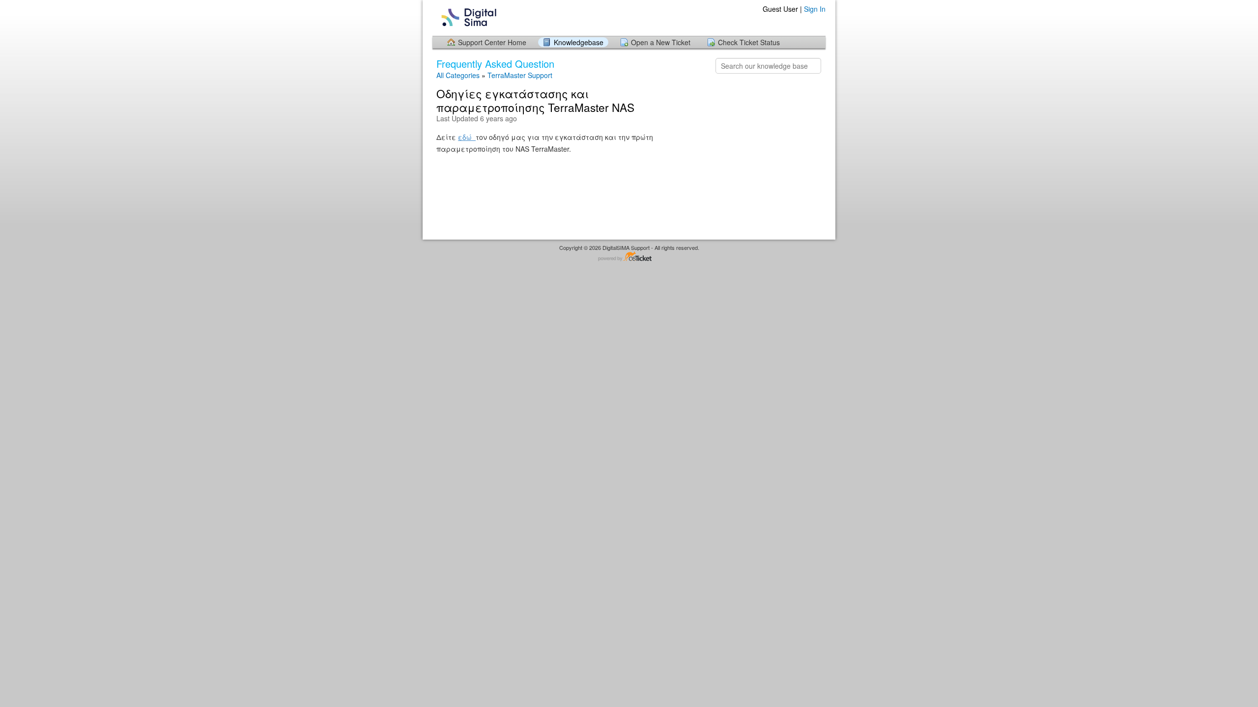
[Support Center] (467, 17)
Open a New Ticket (660, 42)
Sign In (815, 9)
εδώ (467, 137)
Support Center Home (492, 42)
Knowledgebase (578, 42)
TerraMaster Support (519, 75)
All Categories (458, 75)
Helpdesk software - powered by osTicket (629, 257)
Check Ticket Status (749, 42)
